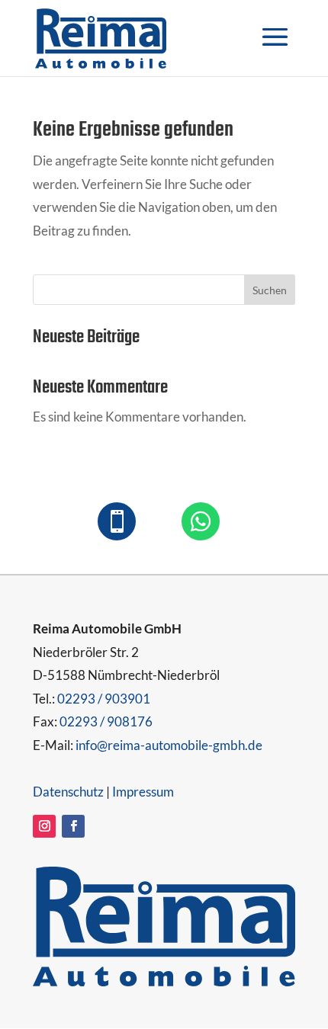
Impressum (143, 792)
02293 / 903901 (103, 699)
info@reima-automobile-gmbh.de (169, 745)
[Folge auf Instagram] (44, 826)
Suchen (269, 290)
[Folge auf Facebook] (73, 826)
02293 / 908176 (106, 721)
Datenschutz (68, 792)
